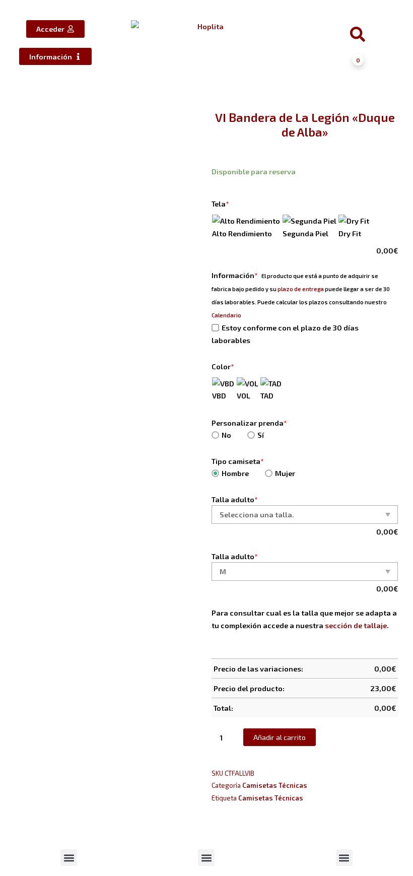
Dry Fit (349, 233)
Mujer (285, 473)
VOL (243, 395)
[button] (68, 857)
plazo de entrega (301, 289)
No (226, 434)
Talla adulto (235, 499)
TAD (266, 395)
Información (235, 275)
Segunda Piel (305, 233)
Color (223, 366)
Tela (220, 203)
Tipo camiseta (238, 460)
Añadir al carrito (279, 737)
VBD (219, 395)
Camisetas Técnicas (274, 785)
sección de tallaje (356, 625)
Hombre (235, 473)
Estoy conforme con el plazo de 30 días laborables (285, 334)
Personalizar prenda (249, 422)
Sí (260, 434)
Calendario (226, 315)
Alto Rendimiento (242, 233)
